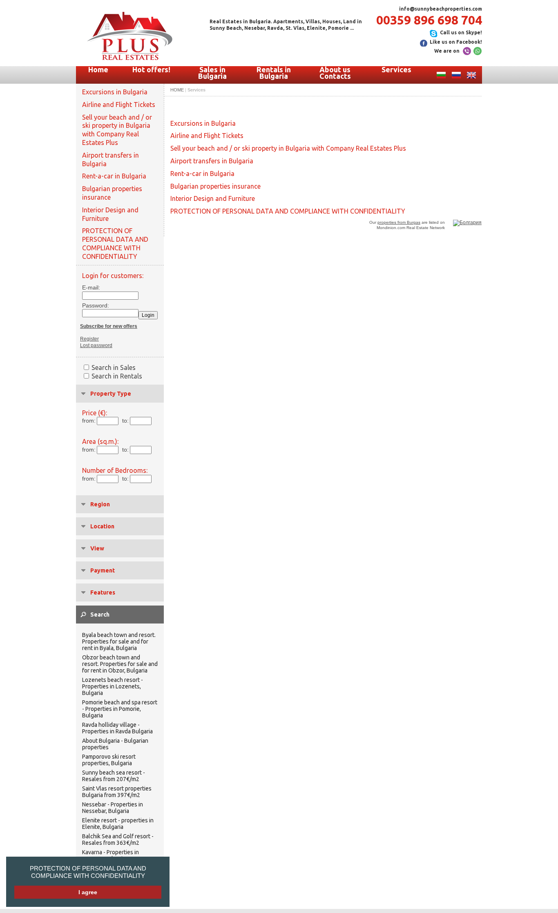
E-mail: (91, 287)
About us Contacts (335, 72)
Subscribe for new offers (108, 326)
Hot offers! (151, 69)
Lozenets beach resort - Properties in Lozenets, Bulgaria (112, 686)
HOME (177, 89)
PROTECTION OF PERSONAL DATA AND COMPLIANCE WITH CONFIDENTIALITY (88, 872)
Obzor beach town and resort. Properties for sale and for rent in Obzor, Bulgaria (120, 664)
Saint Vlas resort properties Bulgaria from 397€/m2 (117, 791)
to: (125, 420)
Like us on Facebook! (456, 42)
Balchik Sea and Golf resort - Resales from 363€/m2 (118, 839)
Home (98, 69)
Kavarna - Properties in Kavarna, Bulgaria (110, 855)
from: (89, 420)
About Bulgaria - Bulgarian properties (115, 743)
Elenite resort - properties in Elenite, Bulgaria (118, 823)
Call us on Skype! (461, 32)
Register (89, 339)
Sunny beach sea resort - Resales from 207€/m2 (113, 775)
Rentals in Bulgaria (274, 72)
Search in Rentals (117, 376)
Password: (93, 305)
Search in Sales (114, 367)
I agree (87, 892)
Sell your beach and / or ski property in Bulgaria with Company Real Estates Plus (117, 130)
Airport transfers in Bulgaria (110, 159)
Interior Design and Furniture (110, 214)
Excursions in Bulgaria (114, 92)
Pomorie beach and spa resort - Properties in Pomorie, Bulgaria (119, 709)
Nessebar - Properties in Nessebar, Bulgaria (112, 807)
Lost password (96, 345)
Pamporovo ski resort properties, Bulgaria (109, 759)
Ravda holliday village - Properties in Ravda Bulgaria (117, 728)
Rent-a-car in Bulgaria (114, 176)
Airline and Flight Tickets (118, 104)
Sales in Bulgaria (212, 72)
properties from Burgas (398, 222)
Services (396, 69)
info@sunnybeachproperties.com (440, 8)
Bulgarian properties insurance (112, 193)
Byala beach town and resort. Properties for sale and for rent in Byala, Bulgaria (119, 641)
